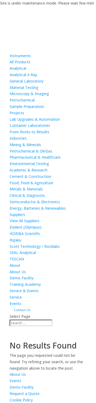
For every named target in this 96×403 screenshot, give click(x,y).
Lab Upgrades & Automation (35, 119)
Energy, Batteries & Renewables (38, 208)
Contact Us (22, 310)
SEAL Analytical (23, 252)
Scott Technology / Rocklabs (35, 246)
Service (16, 297)
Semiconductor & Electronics (35, 201)
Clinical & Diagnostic (27, 195)
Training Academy (25, 284)
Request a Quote (24, 393)
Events (15, 303)
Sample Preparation (27, 106)
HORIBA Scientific (25, 233)
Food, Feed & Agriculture (31, 182)
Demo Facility (22, 277)
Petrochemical (22, 100)
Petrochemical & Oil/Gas (31, 151)
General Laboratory (26, 81)
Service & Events (24, 290)
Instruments (20, 55)
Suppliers (17, 214)
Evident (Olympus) (25, 227)
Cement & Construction (30, 176)
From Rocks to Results (29, 131)
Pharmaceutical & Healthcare (35, 157)
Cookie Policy (21, 399)
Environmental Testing (29, 163)
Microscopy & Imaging (29, 93)
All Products (20, 61)
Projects (17, 112)
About (15, 265)
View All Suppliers (24, 220)
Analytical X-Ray (23, 74)
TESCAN (17, 258)
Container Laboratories (30, 125)
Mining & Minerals (25, 144)
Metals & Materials (26, 188)
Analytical (18, 68)
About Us (18, 271)
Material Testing (24, 87)
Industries (18, 138)
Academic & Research (28, 170)
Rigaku (15, 239)
